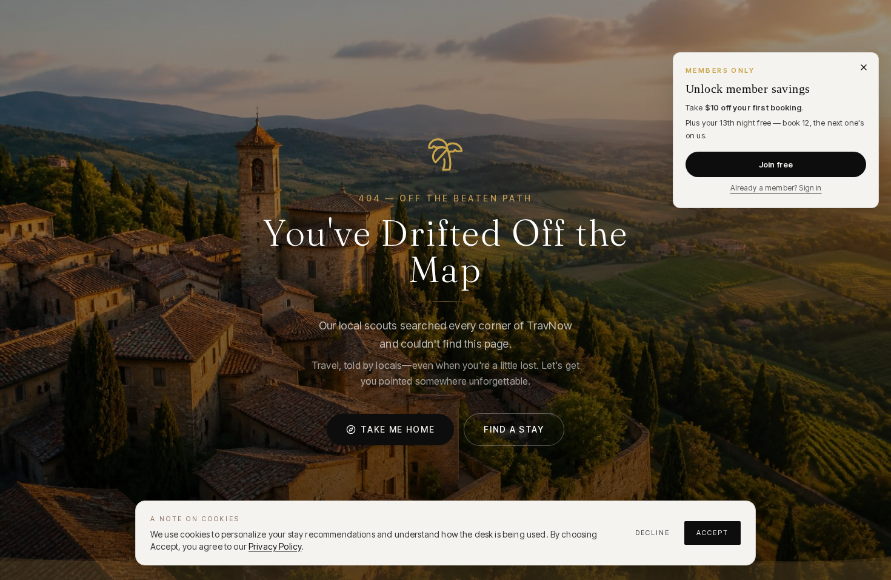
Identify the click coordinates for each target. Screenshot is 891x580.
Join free (776, 164)
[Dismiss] (863, 67)
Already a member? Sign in (776, 187)
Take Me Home (398, 429)
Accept (712, 532)
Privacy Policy (275, 546)
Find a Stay (514, 429)
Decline (652, 532)
